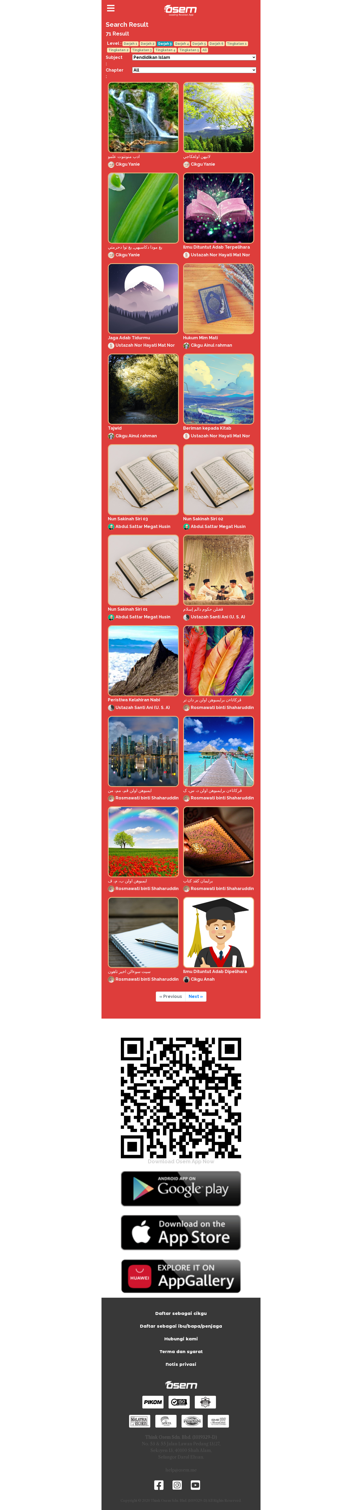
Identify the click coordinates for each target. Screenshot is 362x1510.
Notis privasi (181, 1364)
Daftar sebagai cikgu (181, 1313)
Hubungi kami (181, 1338)
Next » (196, 996)
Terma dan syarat (181, 1351)
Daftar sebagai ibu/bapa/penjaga (181, 1326)
